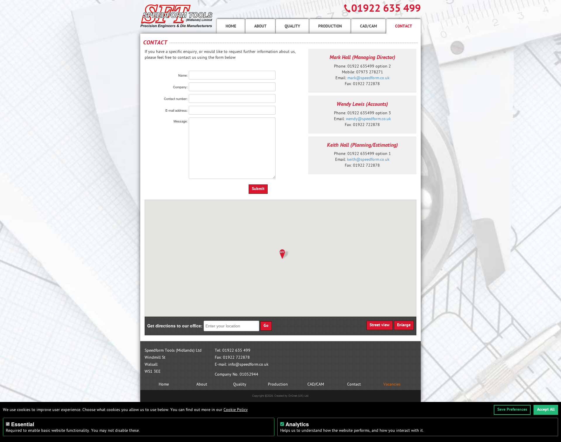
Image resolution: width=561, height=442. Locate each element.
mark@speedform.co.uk (368, 77)
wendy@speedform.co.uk (368, 118)
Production (330, 26)
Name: (183, 75)
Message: (181, 121)
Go (266, 325)
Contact (403, 26)
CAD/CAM (368, 26)
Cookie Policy (236, 409)
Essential (22, 424)
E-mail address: (176, 110)
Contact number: (176, 98)
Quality (292, 26)
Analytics (297, 424)
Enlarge (404, 324)
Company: (180, 87)
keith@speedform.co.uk (368, 159)
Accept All (546, 409)
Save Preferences (512, 409)
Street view (379, 324)
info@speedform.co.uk (248, 364)
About (260, 26)
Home (231, 26)
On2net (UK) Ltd (298, 396)
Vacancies (392, 384)
